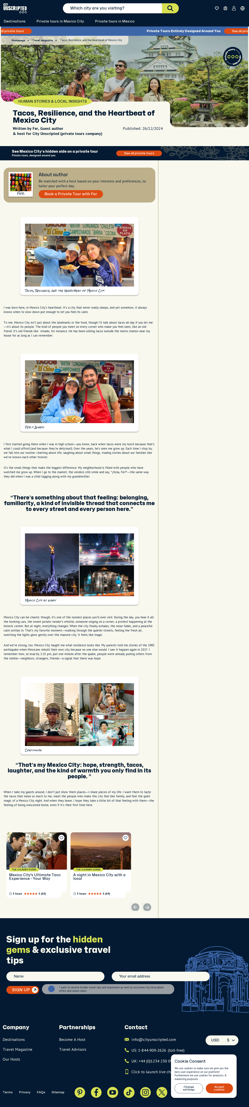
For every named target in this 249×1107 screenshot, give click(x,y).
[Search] (170, 8)
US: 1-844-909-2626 (157, 1050)
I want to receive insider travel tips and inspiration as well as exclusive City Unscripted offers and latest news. (111, 989)
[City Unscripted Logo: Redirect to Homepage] (15, 8)
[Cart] (225, 8)
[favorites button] (216, 8)
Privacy (24, 1092)
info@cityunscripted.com (153, 1039)
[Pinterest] (79, 1092)
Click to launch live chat (152, 1071)
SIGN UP (21, 990)
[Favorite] (61, 838)
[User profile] (234, 8)
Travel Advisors (72, 1049)
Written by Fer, (26, 128)
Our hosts (11, 1059)
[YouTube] (112, 1092)
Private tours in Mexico (115, 21)
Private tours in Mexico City (60, 21)
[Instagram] (145, 1092)
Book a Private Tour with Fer (70, 194)
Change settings (189, 1088)
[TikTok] (129, 1092)
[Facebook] (96, 1092)
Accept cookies (219, 1088)
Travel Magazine (17, 1049)
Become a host (72, 1039)
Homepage (18, 40)
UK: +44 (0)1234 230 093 (153, 1061)
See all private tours (167, 31)
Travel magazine (42, 40)
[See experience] (36, 865)
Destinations (15, 21)
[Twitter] (161, 1092)
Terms (8, 1092)
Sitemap (58, 1092)
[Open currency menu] (242, 8)
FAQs (41, 1092)
